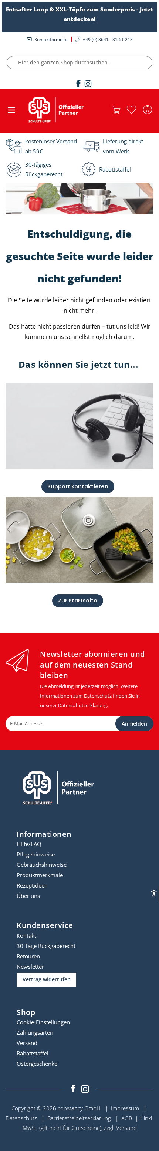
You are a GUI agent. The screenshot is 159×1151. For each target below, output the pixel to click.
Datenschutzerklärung (82, 705)
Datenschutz (21, 1118)
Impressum (125, 1108)
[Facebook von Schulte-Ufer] (74, 1089)
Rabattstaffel (32, 1053)
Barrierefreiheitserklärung (79, 1118)
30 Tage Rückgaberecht (46, 945)
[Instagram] (88, 83)
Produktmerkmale (40, 875)
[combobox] (79, 62)
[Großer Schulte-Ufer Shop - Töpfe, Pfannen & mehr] (55, 110)
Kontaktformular (51, 39)
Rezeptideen (32, 885)
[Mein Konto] (147, 110)
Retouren (28, 956)
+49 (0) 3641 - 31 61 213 (108, 39)
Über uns (28, 895)
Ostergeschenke (37, 1063)
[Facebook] (78, 83)
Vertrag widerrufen (47, 979)
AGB (126, 1118)
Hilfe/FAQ (29, 844)
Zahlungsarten (35, 1032)
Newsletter (30, 966)
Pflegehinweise (36, 854)
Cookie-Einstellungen (43, 1022)
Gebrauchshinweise (42, 864)
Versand (27, 1043)
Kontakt (26, 935)
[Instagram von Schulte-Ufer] (85, 1089)
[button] (131, 110)
